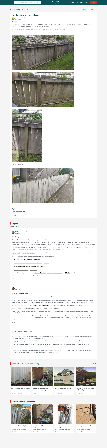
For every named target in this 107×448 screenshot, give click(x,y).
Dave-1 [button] (17, 288)
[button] (13, 18)
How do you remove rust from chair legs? (85, 427)
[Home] (10, 9)
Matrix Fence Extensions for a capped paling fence (28, 263)
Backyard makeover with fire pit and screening (85, 389)
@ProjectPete (33, 270)
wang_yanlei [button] (18, 18)
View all (94, 363)
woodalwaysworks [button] (20, 331)
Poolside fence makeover (21, 270)
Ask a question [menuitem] (74, 2)
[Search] (15, 2)
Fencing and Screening (19, 211)
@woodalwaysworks (45, 273)
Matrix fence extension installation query (25, 266)
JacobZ (13, 429)
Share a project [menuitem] (84, 2)
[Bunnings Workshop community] (55, 2)
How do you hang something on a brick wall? (64, 427)
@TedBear (67, 273)
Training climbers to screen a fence (20, 388)
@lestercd (46, 263)
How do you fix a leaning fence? (20, 426)
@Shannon (37, 259)
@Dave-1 (37, 273)
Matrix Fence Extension (71, 247)
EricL (78, 429)
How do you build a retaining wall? (41, 427)
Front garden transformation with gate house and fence (63, 389)
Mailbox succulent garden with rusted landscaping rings (41, 389)
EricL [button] (16, 231)
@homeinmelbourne (56, 273)
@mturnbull (41, 266)
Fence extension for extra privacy (23, 259)
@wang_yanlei (19, 237)
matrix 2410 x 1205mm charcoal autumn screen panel (48, 305)
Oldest (17, 226)
